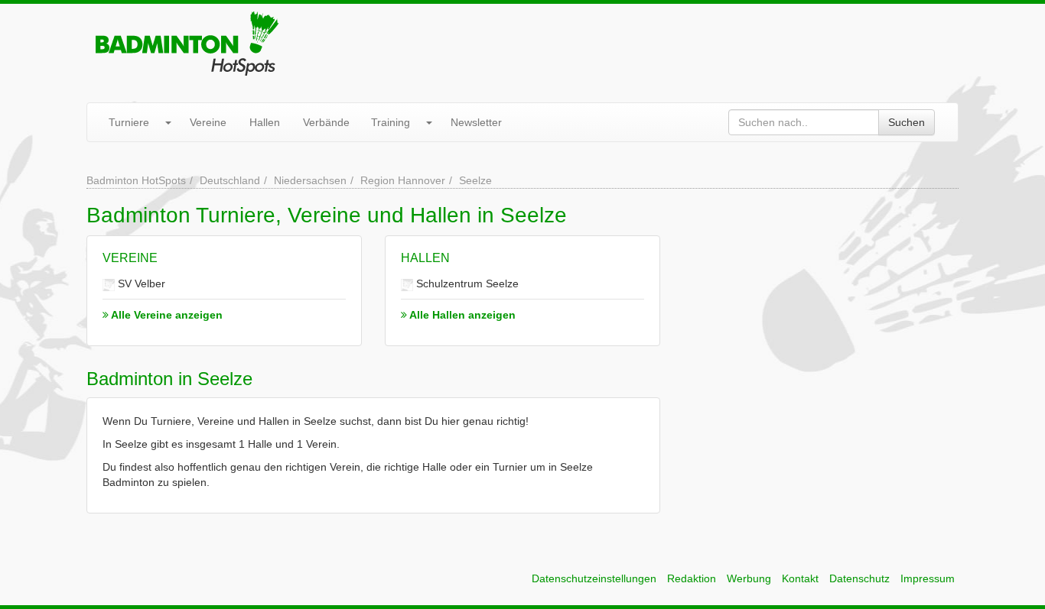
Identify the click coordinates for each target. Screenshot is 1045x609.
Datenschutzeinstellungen (594, 578)
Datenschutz (859, 578)
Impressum (927, 578)
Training (390, 122)
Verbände (326, 122)
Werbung (749, 578)
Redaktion (691, 578)
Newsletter (476, 122)
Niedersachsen (310, 180)
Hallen (264, 122)
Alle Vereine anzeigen (166, 315)
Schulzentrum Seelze (466, 283)
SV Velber (140, 283)
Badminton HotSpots (136, 180)
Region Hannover (402, 180)
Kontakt (800, 578)
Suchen (906, 122)
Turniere (129, 122)
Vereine (208, 122)
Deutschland (230, 180)
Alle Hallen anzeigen (461, 315)
